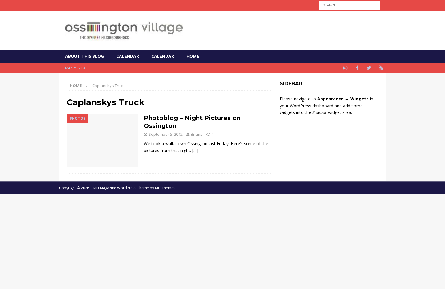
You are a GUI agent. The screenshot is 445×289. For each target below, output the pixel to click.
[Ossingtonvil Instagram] (345, 68)
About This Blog (84, 56)
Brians (197, 134)
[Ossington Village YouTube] (380, 68)
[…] (195, 150)
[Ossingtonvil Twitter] (369, 68)
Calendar (127, 56)
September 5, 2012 (166, 134)
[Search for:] (349, 5)
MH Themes (165, 187)
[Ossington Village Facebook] (357, 68)
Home (192, 56)
